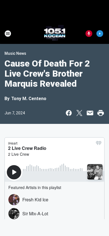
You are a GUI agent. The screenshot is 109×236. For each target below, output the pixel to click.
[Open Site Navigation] (7, 33)
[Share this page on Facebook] (69, 113)
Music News (15, 53)
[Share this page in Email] (90, 113)
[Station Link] (54, 34)
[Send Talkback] (89, 33)
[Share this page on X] (79, 113)
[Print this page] (101, 113)
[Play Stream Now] (99, 33)
